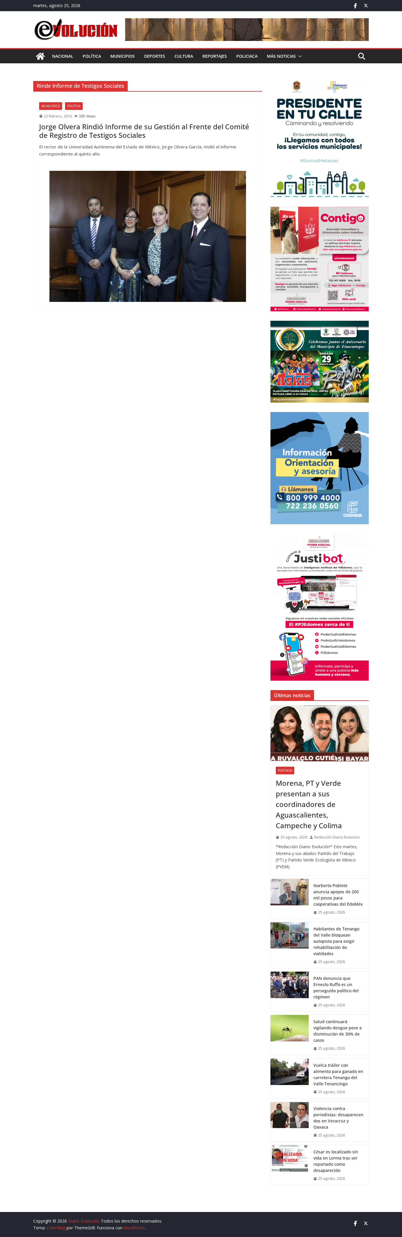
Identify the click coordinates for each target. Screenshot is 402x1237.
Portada (285, 770)
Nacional (62, 56)
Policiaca (247, 56)
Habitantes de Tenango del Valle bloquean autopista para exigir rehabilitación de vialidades (336, 941)
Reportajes (214, 56)
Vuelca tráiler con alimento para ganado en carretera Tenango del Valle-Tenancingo (338, 1074)
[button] (299, 56)
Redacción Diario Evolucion (337, 837)
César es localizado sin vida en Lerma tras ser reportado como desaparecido (335, 1161)
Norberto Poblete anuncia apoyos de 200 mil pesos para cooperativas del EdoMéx (338, 895)
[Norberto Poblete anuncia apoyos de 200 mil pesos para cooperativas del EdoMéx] (289, 899)
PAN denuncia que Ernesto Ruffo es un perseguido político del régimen (336, 987)
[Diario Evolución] (40, 56)
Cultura (184, 56)
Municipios (122, 56)
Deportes (154, 56)
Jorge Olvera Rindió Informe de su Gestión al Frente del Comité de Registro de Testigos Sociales (144, 131)
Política (92, 56)
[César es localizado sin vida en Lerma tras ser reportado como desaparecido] (289, 1165)
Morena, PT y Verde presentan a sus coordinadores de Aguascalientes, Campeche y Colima (309, 804)
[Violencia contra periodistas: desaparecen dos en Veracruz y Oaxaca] (289, 1122)
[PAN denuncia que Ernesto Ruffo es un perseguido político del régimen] (289, 991)
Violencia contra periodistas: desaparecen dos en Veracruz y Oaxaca (338, 1118)
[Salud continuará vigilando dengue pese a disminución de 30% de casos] (289, 1035)
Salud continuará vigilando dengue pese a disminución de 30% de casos (337, 1031)
